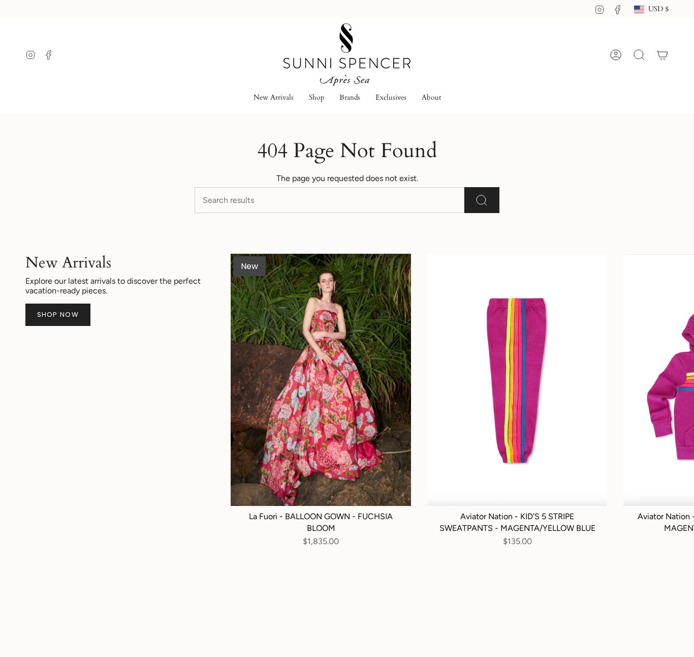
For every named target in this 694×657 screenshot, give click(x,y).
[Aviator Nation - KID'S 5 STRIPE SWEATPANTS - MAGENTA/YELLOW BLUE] (517, 380)
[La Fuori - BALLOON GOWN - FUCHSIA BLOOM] (321, 380)
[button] (316, 98)
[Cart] (662, 55)
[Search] (481, 200)
